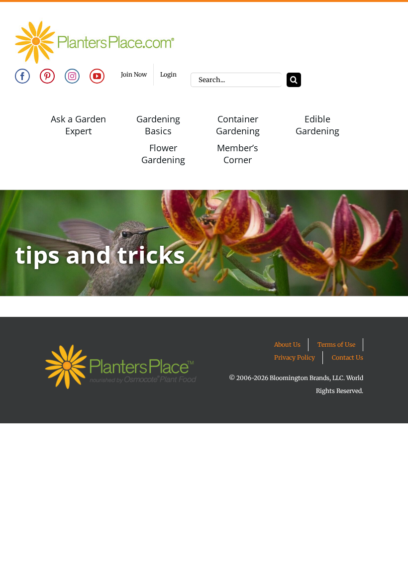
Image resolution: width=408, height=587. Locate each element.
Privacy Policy (294, 357)
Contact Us (347, 357)
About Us (287, 344)
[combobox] (236, 80)
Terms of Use (336, 344)
